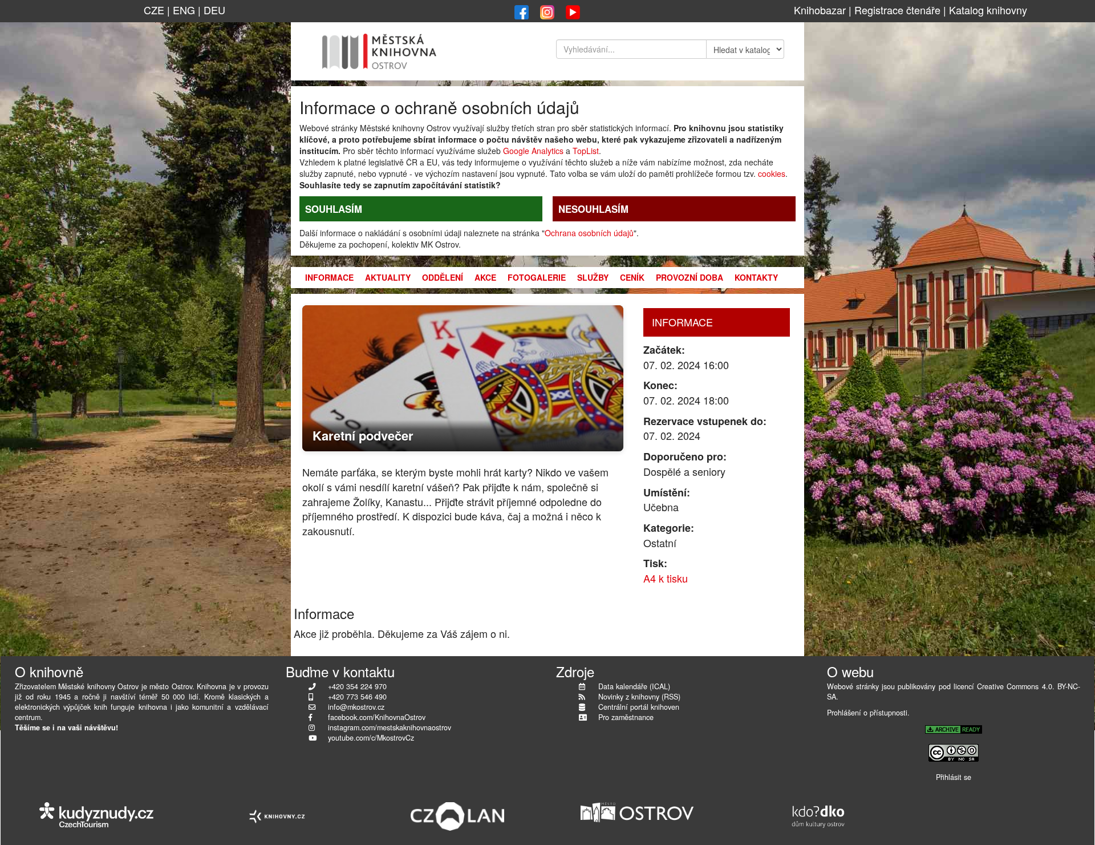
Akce (485, 277)
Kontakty (756, 277)
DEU (214, 9)
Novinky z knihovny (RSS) (639, 697)
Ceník (632, 277)
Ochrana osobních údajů (589, 232)
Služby (593, 277)
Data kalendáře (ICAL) (634, 686)
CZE (154, 9)
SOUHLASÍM (333, 209)
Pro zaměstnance (626, 717)
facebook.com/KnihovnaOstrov (376, 717)
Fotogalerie (537, 277)
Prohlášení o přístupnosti (867, 712)
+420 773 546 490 (357, 697)
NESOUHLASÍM (593, 209)
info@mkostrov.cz (356, 707)
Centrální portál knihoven (638, 707)
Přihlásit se (953, 777)
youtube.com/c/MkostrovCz (371, 738)
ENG (184, 9)
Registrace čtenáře (897, 9)
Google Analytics (533, 150)
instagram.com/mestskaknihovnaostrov (389, 727)
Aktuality (388, 277)
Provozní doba (689, 277)
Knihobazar (820, 9)
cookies (771, 173)
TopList (586, 150)
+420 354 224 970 (357, 686)
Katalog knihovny (988, 9)
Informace (329, 277)
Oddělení (442, 277)
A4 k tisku (665, 578)
